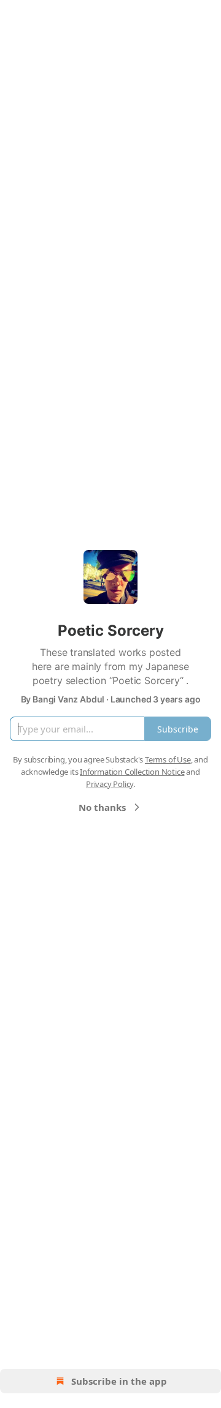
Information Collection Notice (132, 771)
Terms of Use (168, 759)
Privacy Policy (109, 783)
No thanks (102, 807)
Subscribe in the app (119, 1381)
